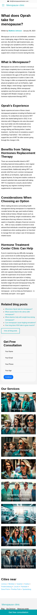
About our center (23, 609)
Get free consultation (18, 612)
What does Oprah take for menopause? (18, 309)
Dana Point (5, 589)
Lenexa (3, 584)
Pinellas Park (15, 589)
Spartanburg (26, 589)
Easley (26, 584)
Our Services (10, 609)
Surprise (19, 584)
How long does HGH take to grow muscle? (20, 325)
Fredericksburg (6, 586)
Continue (8, 377)
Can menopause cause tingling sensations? (20, 322)
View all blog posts (10, 331)
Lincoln (16, 586)
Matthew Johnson (15, 31)
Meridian (11, 584)
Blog (2, 609)
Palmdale (24, 586)
